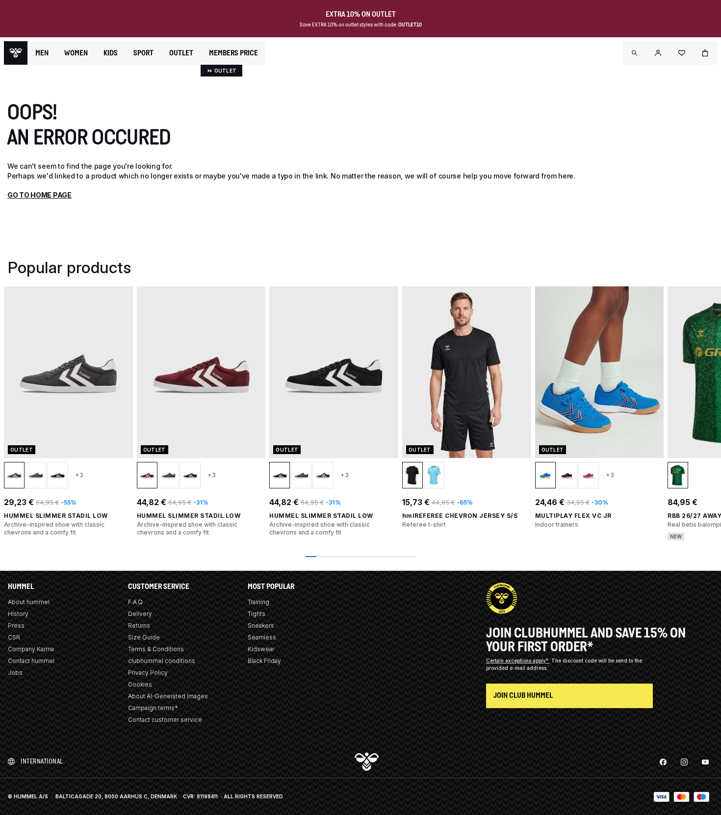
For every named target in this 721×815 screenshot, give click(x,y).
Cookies (140, 684)
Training (258, 602)
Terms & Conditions (156, 649)
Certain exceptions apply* (518, 660)
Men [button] (42, 53)
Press (16, 625)
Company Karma (31, 649)
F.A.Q (135, 602)
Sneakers (261, 625)
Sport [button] (143, 53)
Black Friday (264, 660)
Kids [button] (110, 53)
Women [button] (76, 53)
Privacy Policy (148, 672)
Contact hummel (31, 660)
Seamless (262, 637)
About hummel (29, 602)
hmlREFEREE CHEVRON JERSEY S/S (460, 515)
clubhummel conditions (161, 660)
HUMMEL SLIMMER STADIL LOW (56, 515)
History (18, 613)
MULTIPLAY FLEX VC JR (573, 515)
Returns (139, 625)
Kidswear (261, 649)
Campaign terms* (153, 708)
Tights (256, 613)
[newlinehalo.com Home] (15, 53)
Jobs (15, 672)
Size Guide (144, 637)
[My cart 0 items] (705, 53)
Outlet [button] (181, 53)
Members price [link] (233, 53)
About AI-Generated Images (168, 696)
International (42, 761)
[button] (634, 53)
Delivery (140, 613)
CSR (14, 637)
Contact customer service (165, 719)
